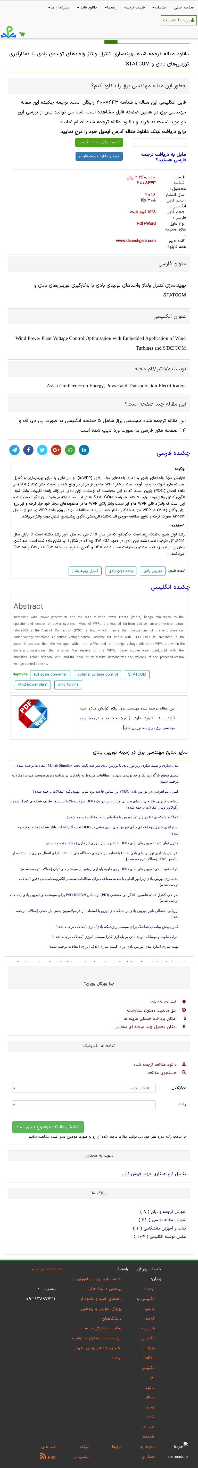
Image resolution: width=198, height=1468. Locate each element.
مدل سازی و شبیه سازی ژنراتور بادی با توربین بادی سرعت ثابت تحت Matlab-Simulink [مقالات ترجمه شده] (96, 765)
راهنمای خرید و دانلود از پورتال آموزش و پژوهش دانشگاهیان (101, 1309)
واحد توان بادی (121, 571)
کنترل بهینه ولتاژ (47, 516)
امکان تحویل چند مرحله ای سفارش (146, 1027)
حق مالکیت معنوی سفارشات (152, 1011)
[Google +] (56, 450)
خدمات (161, 8)
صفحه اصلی (184, 8)
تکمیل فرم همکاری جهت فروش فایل (154, 1174)
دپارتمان (178, 1088)
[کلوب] (70, 450)
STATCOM (137, 675)
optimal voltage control (97, 675)
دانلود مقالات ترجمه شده (156, 1065)
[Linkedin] (84, 450)
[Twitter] (42, 450)
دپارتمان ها (60, 8)
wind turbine (68, 685)
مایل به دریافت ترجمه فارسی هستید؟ (163, 157)
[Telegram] (14, 450)
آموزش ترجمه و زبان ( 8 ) (163, 1212)
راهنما (112, 8)
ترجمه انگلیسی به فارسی (145, 1299)
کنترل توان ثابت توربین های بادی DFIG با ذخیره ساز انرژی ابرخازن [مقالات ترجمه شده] (112, 843)
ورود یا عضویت (177, 20)
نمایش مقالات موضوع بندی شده (47, 1127)
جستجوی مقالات (162, 1073)
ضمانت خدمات (164, 1002)
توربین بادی (152, 571)
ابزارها (117, 1447)
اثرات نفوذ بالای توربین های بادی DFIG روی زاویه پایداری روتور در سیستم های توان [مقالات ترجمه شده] (99, 869)
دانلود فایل (88, 8)
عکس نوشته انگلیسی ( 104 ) (160, 1237)
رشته (182, 1104)
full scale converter (50, 675)
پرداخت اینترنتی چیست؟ (100, 1328)
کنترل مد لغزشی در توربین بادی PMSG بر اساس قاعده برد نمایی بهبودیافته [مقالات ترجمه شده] (105, 791)
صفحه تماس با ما (46, 1269)
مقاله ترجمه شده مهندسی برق (143, 708)
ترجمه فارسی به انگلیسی (147, 1328)
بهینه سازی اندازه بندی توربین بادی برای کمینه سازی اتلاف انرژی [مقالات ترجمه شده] (113, 946)
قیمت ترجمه (134, 8)
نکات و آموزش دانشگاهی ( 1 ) (159, 1228)
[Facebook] (28, 450)
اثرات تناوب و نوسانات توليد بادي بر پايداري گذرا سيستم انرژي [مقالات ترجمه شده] (115, 937)
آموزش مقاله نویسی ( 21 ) (162, 1220)
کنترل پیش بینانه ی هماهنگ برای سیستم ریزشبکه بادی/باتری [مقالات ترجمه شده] (116, 927)
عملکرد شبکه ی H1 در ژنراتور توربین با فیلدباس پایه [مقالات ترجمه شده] (122, 817)
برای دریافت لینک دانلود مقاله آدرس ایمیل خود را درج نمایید (123, 132)
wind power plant (32, 685)
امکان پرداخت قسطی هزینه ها (150, 1019)
